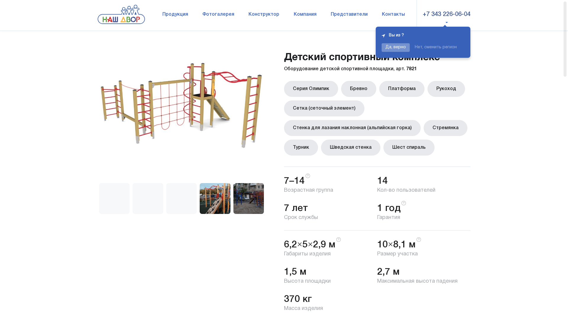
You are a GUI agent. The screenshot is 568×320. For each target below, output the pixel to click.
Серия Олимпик (311, 89)
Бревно (358, 89)
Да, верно (395, 47)
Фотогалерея (218, 14)
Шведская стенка (351, 147)
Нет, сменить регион (436, 47)
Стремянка (446, 128)
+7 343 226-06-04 (446, 14)
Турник (301, 147)
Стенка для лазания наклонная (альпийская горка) (352, 128)
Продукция (175, 14)
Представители (349, 14)
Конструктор (263, 14)
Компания (305, 14)
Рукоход (446, 89)
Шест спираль (409, 147)
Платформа (402, 89)
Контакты (393, 14)
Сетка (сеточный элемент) (324, 108)
